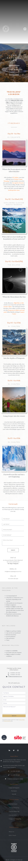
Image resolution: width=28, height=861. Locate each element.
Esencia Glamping (14, 807)
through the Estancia (18, 183)
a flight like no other (18, 303)
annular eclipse (8, 306)
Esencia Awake (13, 804)
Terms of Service (7, 720)
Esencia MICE (13, 815)
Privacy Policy (22, 719)
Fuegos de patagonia (15, 818)
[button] (25, 29)
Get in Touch (12, 835)
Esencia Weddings (14, 811)
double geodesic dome (14, 190)
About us (11, 831)
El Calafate (15, 177)
